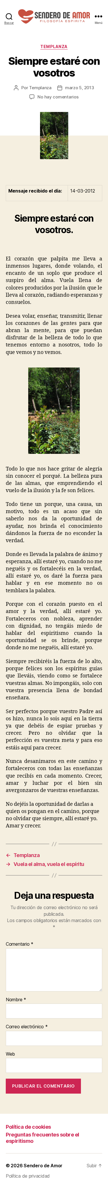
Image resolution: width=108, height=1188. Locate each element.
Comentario (19, 944)
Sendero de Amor (43, 1165)
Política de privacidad (28, 1176)
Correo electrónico (27, 1026)
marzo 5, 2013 (79, 87)
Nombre (16, 999)
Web (10, 1054)
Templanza (54, 46)
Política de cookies (28, 1127)
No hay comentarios (57, 97)
